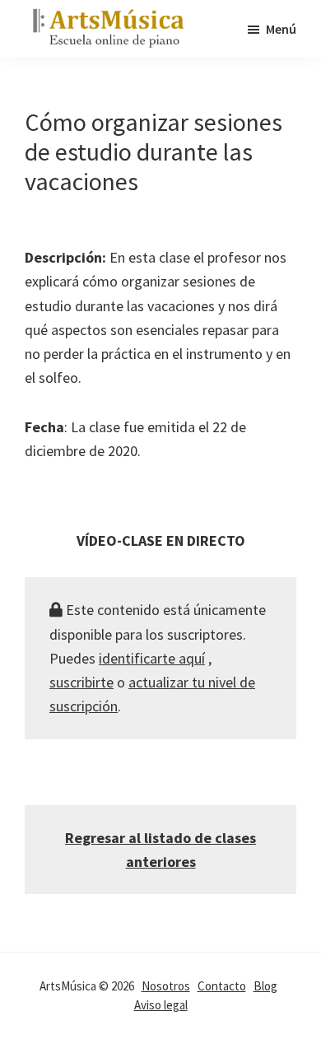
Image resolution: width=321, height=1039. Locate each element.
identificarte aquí (152, 658)
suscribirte (81, 682)
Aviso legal (161, 1005)
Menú (281, 29)
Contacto (222, 986)
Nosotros (166, 986)
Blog (265, 986)
